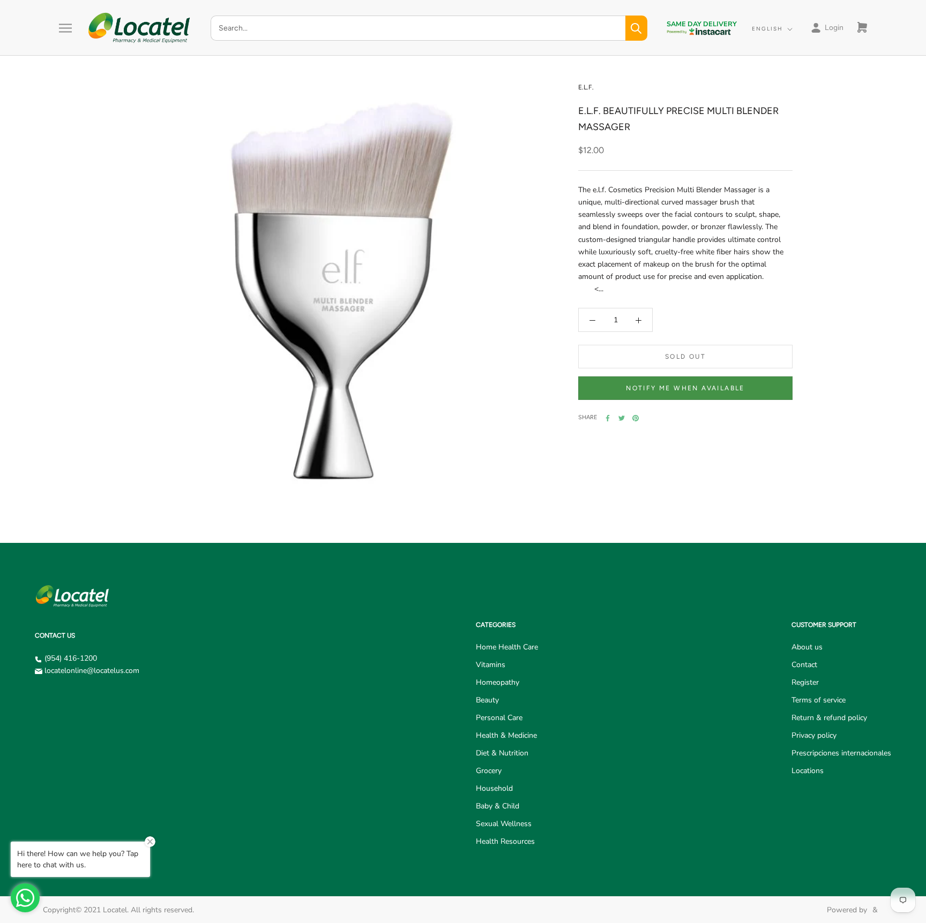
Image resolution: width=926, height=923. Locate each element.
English (767, 28)
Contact (804, 665)
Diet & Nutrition (502, 753)
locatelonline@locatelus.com (91, 670)
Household (494, 788)
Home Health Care (507, 647)
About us (807, 647)
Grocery (489, 771)
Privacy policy (814, 735)
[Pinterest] (635, 418)
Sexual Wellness (504, 824)
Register (805, 682)
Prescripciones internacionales (841, 753)
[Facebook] (607, 418)
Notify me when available (685, 388)
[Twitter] (621, 418)
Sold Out (685, 357)
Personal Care (499, 718)
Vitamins (490, 665)
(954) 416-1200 (70, 658)
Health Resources (505, 841)
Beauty (487, 700)
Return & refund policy (829, 718)
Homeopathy (497, 682)
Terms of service (818, 700)
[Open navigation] (65, 28)
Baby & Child (497, 806)
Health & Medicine (506, 735)
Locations (807, 771)
